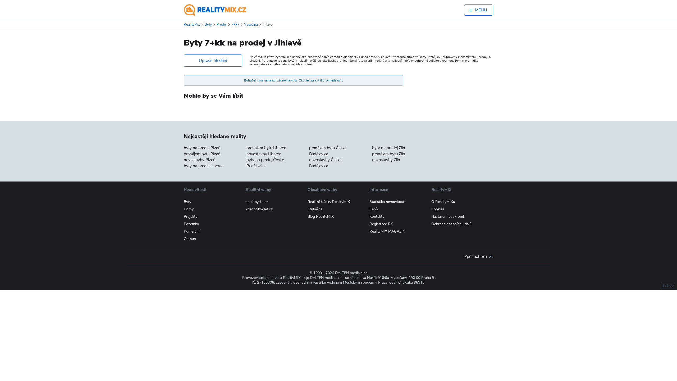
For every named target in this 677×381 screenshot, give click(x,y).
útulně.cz (315, 209)
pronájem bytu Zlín (388, 154)
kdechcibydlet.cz (259, 209)
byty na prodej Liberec (203, 166)
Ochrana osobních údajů (451, 223)
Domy (189, 209)
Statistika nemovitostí (387, 201)
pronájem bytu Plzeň (202, 154)
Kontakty (376, 216)
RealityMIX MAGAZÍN (387, 231)
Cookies (437, 209)
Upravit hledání (213, 61)
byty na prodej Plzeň (202, 148)
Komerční (191, 231)
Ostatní (190, 238)
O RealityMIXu (443, 201)
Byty (187, 201)
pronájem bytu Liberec (266, 148)
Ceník (373, 209)
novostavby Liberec (263, 154)
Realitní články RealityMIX (329, 201)
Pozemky (191, 223)
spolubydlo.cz (257, 201)
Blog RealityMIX (321, 216)
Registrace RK (381, 223)
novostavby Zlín (386, 159)
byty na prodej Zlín (388, 148)
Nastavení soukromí (447, 216)
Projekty (190, 216)
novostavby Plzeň (200, 159)
